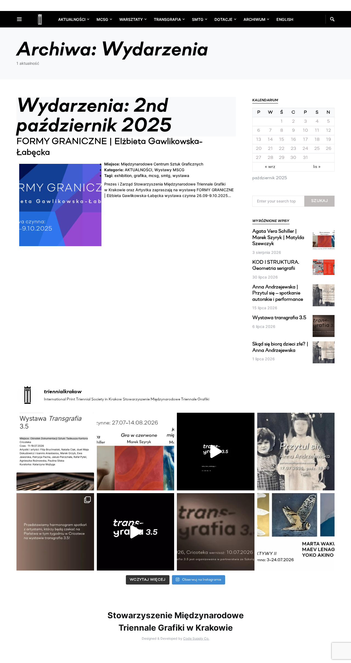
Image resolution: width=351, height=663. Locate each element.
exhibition (123, 175)
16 (293, 139)
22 (281, 149)
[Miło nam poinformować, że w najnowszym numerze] (55, 451)
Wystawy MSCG (169, 169)
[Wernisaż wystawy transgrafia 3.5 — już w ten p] (135, 532)
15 (281, 139)
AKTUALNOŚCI (138, 169)
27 (258, 158)
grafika (140, 175)
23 (293, 149)
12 (328, 130)
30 (293, 158)
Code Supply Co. (196, 638)
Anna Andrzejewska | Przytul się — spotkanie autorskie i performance (277, 293)
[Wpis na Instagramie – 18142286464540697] (55, 532)
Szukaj (319, 201)
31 (305, 158)
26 (328, 149)
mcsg (154, 175)
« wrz (270, 167)
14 (270, 139)
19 (328, 139)
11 (317, 130)
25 (317, 149)
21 (270, 149)
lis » (317, 167)
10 (305, 130)
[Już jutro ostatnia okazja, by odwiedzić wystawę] (215, 451)
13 (258, 139)
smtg (165, 175)
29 (281, 158)
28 (270, 158)
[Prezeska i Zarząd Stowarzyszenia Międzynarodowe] (135, 451)
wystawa (180, 175)
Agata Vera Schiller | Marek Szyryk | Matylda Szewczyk (278, 237)
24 (305, 149)
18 (317, 139)
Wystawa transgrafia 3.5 (279, 318)
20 (259, 149)
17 (305, 139)
